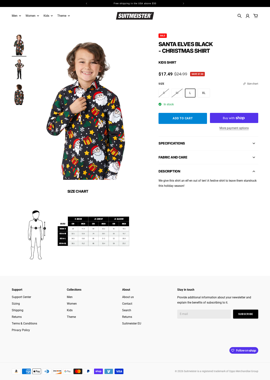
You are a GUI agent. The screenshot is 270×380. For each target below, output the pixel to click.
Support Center (21, 297)
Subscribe (245, 314)
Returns (17, 317)
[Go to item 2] (19, 69)
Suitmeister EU (131, 323)
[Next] (183, 3)
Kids (70, 310)
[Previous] (86, 3)
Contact (127, 303)
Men (70, 297)
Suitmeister (190, 371)
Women (72, 303)
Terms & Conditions (24, 323)
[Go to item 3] (19, 94)
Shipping (17, 310)
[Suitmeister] (135, 15)
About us (128, 297)
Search (126, 310)
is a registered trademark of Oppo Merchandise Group (227, 371)
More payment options (234, 128)
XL (204, 93)
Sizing (16, 303)
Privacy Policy (21, 330)
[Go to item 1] (19, 44)
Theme (71, 317)
